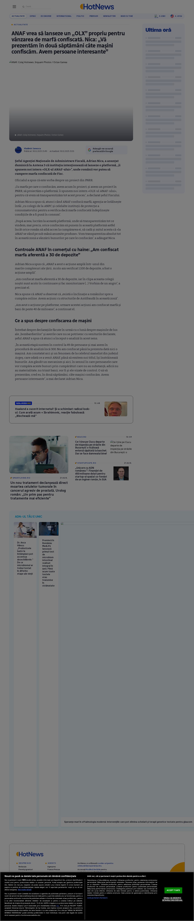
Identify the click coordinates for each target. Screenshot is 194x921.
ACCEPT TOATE (173, 890)
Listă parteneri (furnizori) (97, 898)
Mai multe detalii (24, 890)
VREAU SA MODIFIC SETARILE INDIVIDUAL (172, 899)
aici (57, 905)
